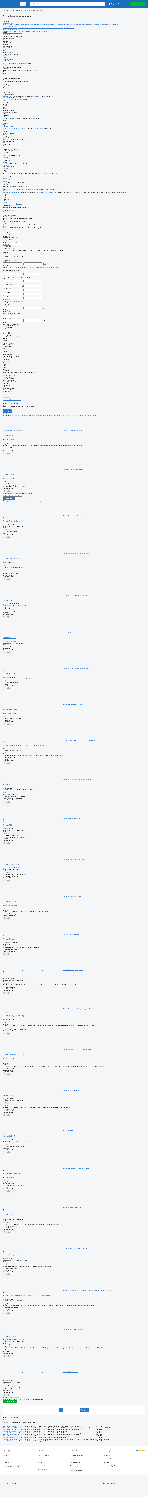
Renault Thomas (9, 939)
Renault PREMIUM (10, 709)
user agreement (41, 501)
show (6, 396)
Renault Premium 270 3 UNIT (14, 1055)
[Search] (31, 4)
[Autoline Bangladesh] (10, 4)
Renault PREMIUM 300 (11, 1173)
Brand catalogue (42, 1469)
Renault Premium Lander (12, 521)
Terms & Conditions (43, 1455)
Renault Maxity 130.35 (11, 1255)
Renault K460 (8, 784)
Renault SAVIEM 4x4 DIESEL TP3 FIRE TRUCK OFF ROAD (25, 745)
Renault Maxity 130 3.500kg (13, 1016)
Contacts (6, 1462)
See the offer (10, 1401)
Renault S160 (8, 1377)
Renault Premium (9, 975)
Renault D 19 (7, 1433)
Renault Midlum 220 (9, 1426)
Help (4, 1459)
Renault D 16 (7, 1436)
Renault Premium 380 (10, 1439)
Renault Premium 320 (10, 1437)
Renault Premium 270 (10, 1428)
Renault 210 (7, 825)
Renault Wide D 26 (10, 1336)
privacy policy (28, 501)
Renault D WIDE (9, 1214)
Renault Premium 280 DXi (12, 559)
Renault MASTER (9, 638)
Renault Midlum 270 (9, 1429)
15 (75, 1410)
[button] (5, 453)
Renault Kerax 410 (10, 902)
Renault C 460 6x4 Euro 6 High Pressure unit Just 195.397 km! (26, 1295)
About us (6, 1455)
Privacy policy (41, 1459)
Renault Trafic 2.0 (8, 1441)
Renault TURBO (9, 1136)
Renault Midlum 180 (9, 1431)
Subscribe (9, 498)
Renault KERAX (9, 600)
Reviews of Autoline (43, 1466)
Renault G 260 (8, 475)
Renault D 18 (8, 1095)
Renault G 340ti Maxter (11, 864)
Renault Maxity (8, 436)
